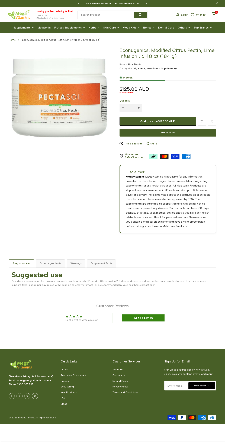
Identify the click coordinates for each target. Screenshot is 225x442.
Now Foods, (153, 68)
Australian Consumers (73, 375)
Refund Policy (120, 381)
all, (136, 68)
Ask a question (133, 143)
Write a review (143, 318)
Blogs (64, 403)
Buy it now (168, 132)
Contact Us (119, 375)
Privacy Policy (120, 386)
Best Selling (67, 386)
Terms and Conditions (125, 392)
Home (12, 39)
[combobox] (106, 15)
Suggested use (21, 263)
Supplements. (169, 68)
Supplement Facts (101, 263)
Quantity (125, 100)
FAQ (63, 398)
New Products (69, 392)
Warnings (76, 263)
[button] (65, 409)
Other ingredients (50, 263)
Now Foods (134, 64)
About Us (117, 369)
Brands (65, 381)
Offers (64, 369)
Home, (142, 68)
